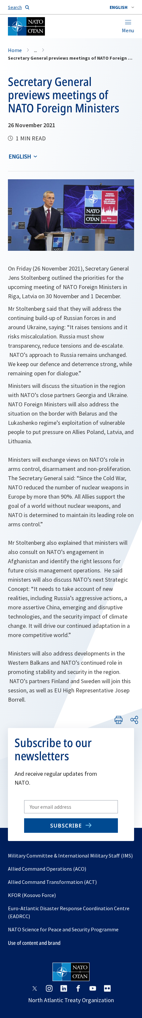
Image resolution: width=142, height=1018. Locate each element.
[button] (122, 7)
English (20, 156)
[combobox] (122, 7)
